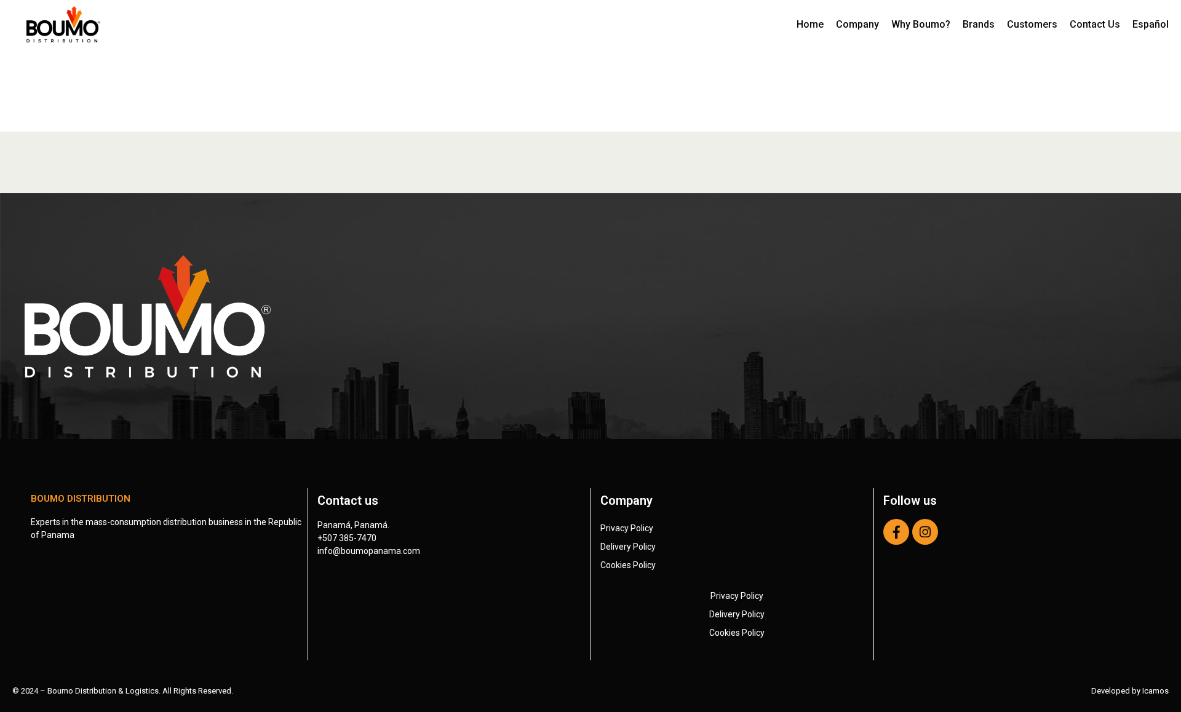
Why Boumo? (920, 24)
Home (810, 24)
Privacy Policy (626, 528)
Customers (1032, 24)
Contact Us (1095, 24)
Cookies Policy (628, 565)
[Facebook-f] (896, 532)
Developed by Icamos (1130, 690)
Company (857, 24)
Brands (979, 24)
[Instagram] (925, 532)
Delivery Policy (628, 547)
